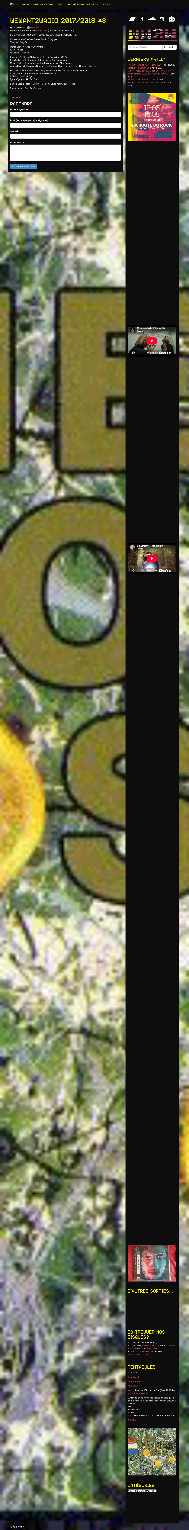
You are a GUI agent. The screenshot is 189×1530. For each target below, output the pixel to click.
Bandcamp (133, 1372)
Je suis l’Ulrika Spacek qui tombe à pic (145, 82)
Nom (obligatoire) (19, 109)
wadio (130, 1390)
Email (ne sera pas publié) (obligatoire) (29, 120)
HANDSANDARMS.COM (143, 1351)
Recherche (169, 47)
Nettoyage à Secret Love (139, 68)
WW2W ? (107, 4)
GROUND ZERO (152, 1348)
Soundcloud (133, 1377)
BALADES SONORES (149, 1345)
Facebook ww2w (135, 1381)
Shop (60, 4)
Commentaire (17, 142)
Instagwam (133, 1386)
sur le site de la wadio (138, 1393)
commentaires (35, 28)
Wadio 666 (42, 30)
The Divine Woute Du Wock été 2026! (145, 65)
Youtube (132, 1420)
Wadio (25, 4)
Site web (14, 131)
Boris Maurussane (43, 4)
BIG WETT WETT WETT (139, 79)
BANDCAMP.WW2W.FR (138, 1354)
